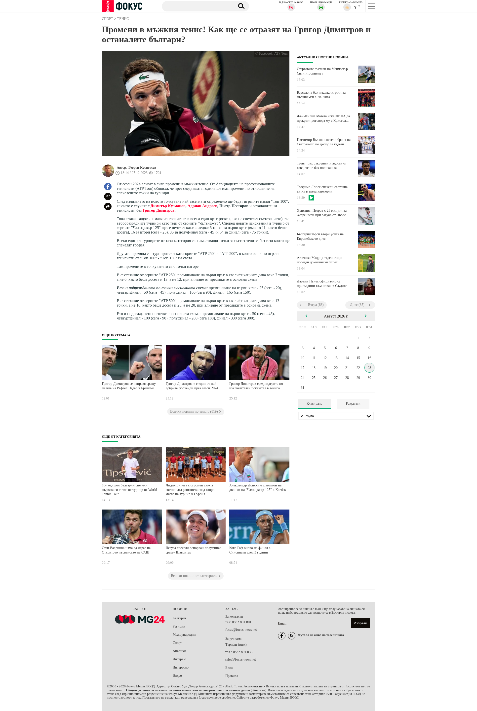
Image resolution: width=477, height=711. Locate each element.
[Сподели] (108, 206)
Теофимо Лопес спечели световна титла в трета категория (322, 189)
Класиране (314, 403)
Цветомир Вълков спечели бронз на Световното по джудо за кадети (324, 142)
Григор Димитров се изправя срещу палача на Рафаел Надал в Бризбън (129, 386)
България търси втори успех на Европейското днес (320, 236)
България (179, 618)
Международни (184, 634)
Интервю (179, 659)
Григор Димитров (159, 210)
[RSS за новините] (291, 635)
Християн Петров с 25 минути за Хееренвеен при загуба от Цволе (322, 213)
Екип (229, 668)
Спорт (177, 643)
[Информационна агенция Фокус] (281, 635)
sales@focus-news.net (240, 659)
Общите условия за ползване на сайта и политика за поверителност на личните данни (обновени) (196, 690)
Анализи (179, 651)
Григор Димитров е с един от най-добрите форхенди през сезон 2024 (192, 386)
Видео (177, 675)
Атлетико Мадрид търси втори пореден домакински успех (319, 260)
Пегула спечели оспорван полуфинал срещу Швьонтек (193, 550)
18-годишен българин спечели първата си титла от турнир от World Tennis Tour (129, 489)
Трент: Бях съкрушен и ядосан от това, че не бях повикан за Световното (322, 165)
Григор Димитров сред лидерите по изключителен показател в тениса (256, 386)
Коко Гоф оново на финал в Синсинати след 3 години (250, 550)
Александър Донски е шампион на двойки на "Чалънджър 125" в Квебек (257, 487)
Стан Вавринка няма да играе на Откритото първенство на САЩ (126, 550)
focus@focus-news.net (241, 630)
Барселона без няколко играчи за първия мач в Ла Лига (321, 95)
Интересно (181, 667)
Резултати (353, 403)
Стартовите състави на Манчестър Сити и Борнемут (322, 71)
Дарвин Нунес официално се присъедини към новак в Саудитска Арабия (323, 283)
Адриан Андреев (202, 206)
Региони (179, 626)
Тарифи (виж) (236, 644)
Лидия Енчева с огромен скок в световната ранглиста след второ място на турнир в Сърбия (190, 489)
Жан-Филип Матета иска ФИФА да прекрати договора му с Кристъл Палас (323, 118)
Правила (231, 676)
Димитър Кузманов (168, 206)
